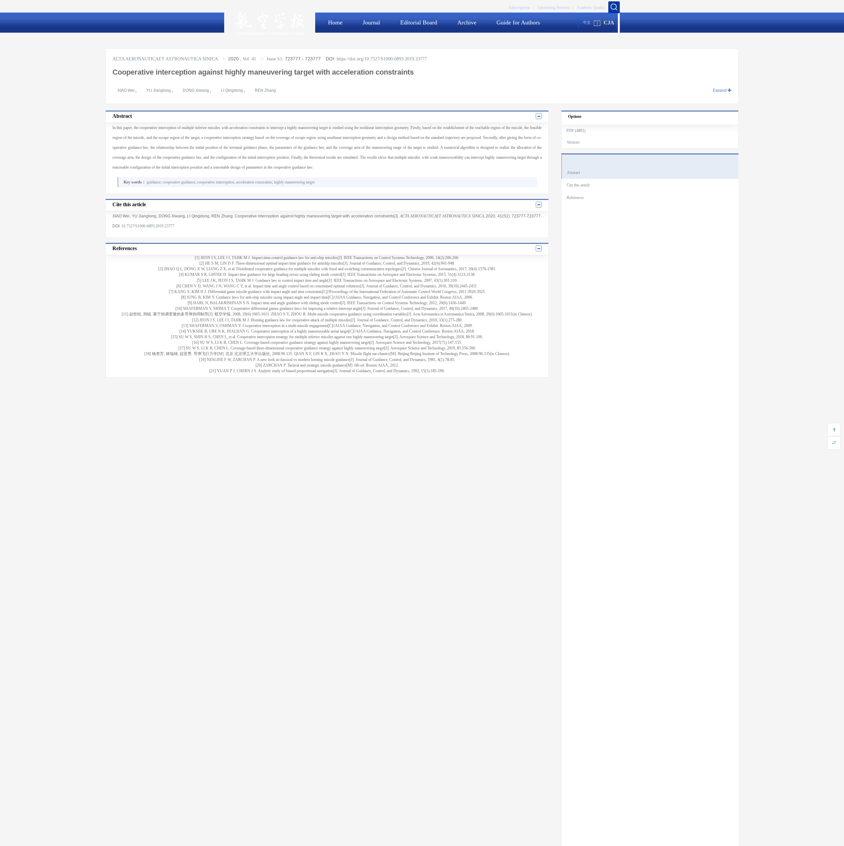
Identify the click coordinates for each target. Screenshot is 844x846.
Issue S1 (274, 58)
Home (335, 22)
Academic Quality (591, 7)
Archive (466, 22)
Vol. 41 (249, 58)
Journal (371, 22)
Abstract (573, 142)
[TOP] (834, 429)
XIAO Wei (126, 90)
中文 (587, 22)
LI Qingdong (232, 90)
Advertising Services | (555, 7)
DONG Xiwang (196, 90)
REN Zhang (265, 90)
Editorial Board (418, 22)
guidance (154, 182)
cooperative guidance (179, 182)
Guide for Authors (518, 22)
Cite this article (578, 185)
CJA (609, 22)
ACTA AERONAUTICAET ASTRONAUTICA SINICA (165, 58)
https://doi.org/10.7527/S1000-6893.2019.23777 (382, 58)
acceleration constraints (254, 182)
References (575, 197)
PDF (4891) (576, 130)
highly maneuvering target (294, 182)
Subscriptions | (521, 7)
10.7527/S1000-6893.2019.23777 (147, 226)
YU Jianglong (159, 90)
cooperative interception (215, 182)
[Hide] (834, 442)
